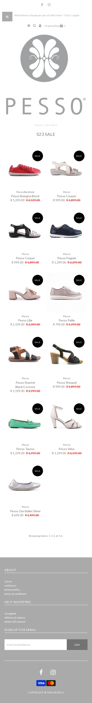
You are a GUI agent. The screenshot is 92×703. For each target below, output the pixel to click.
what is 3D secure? (15, 621)
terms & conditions (15, 593)
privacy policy (12, 589)
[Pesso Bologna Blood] (25, 168)
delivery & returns (14, 617)
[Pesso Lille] (25, 292)
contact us (10, 585)
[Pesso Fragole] (67, 230)
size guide (10, 613)
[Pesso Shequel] (67, 354)
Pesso (58, 692)
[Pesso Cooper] (67, 168)
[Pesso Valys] (67, 421)
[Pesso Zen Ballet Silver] (25, 483)
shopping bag (54, 25)
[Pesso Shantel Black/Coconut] (25, 354)
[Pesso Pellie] (67, 292)
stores (8, 581)
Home (39, 125)
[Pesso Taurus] (25, 421)
